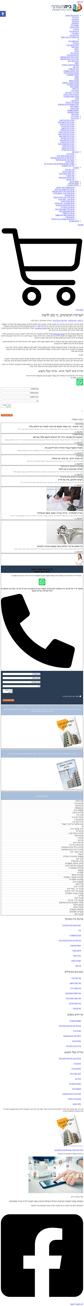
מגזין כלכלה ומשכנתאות (73, 993)
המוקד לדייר (77, 1031)
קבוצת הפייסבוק (75, 945)
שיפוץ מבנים (77, 1104)
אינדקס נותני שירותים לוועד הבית (70, 940)
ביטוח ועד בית (76, 1068)
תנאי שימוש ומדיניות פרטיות (71, 925)
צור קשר (78, 966)
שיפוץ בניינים (76, 1041)
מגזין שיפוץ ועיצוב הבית (73, 998)
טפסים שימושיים (75, 1021)
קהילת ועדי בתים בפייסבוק (72, 1036)
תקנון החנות (77, 955)
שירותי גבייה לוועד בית (73, 1046)
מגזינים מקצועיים (75, 935)
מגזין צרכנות (72, 320)
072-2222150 (38, 672)
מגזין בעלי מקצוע (75, 983)
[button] (3, 14)
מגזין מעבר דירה (75, 988)
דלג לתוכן (80, 2)
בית (80, 930)
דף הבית (80, 320)
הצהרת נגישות (76, 961)
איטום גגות (77, 1063)
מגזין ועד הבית (76, 978)
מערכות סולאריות (75, 1084)
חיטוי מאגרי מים (75, 1074)
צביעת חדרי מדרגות (74, 1099)
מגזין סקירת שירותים (60, 320)
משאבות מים (76, 1089)
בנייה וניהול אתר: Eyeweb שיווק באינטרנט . (68, 1150)
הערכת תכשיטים (41, 328)
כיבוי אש (78, 1079)
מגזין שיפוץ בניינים (75, 1003)
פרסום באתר (76, 950)
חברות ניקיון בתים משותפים (71, 1094)
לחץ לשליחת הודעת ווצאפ (61, 378)
